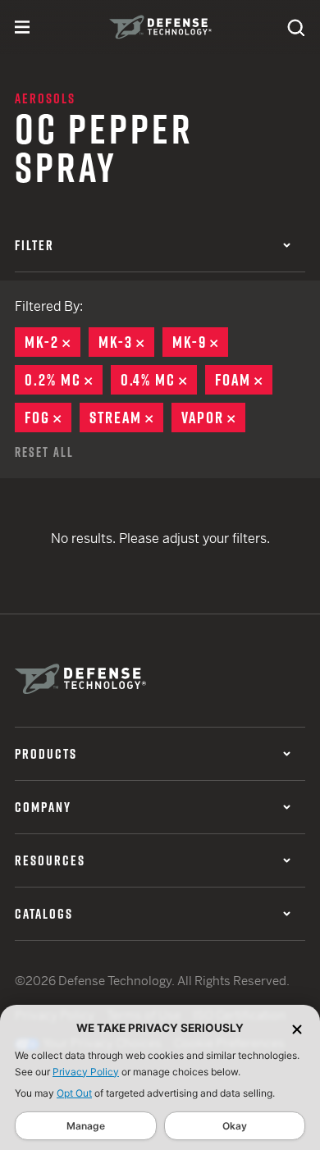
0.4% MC (159, 379)
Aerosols (45, 98)
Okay (234, 1126)
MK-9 (200, 342)
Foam (243, 379)
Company (43, 807)
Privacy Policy (86, 1072)
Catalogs (44, 914)
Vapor (213, 417)
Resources (50, 860)
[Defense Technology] (160, 27)
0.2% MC (64, 379)
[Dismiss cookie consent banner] (297, 1028)
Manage (85, 1126)
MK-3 (126, 342)
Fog (48, 417)
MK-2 (52, 342)
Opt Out (74, 1093)
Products (46, 754)
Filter (34, 245)
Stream (126, 417)
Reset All (44, 452)
